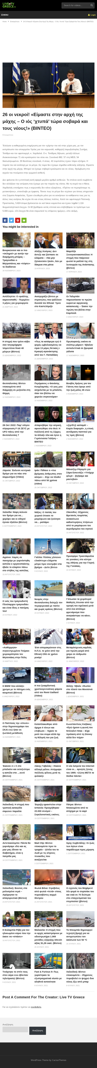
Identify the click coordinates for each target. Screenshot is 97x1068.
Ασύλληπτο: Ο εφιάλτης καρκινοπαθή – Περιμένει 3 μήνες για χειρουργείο (16, 299)
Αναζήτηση (8, 1024)
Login (93, 15)
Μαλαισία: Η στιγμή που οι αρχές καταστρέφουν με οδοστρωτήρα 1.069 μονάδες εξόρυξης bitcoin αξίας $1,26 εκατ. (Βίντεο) (48, 936)
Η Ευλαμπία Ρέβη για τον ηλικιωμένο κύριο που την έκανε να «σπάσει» (16, 933)
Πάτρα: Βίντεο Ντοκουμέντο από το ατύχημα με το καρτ (77, 807)
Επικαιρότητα (8, 135)
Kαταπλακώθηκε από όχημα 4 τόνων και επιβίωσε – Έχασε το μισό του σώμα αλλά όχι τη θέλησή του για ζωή (47, 731)
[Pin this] (17, 220)
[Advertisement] (48, 43)
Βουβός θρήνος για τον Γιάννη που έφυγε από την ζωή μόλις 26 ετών (78, 386)
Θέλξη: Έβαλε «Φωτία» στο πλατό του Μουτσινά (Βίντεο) (79, 689)
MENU (5, 15)
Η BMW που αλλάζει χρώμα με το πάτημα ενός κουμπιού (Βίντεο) (16, 689)
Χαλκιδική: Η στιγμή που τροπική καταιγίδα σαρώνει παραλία (16, 807)
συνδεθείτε (36, 1007)
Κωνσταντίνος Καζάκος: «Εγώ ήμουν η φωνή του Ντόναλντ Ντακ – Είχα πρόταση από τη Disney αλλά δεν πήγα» (79, 731)
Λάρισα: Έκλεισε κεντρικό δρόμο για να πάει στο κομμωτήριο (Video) (16, 473)
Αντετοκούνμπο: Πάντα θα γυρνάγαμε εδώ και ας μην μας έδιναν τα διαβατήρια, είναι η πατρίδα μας (16, 850)
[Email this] (24, 220)
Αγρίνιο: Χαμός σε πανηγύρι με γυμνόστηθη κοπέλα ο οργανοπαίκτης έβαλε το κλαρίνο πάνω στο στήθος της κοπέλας (16, 564)
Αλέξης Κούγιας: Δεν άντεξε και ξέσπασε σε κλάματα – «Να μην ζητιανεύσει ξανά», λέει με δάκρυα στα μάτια (48, 258)
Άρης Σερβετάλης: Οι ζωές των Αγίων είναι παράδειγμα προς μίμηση (80, 846)
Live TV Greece (72, 997)
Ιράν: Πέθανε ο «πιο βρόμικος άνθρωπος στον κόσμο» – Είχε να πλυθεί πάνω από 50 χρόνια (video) (48, 477)
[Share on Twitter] (11, 220)
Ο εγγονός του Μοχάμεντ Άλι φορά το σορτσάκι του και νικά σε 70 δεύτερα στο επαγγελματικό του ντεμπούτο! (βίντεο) (80, 895)
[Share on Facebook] (5, 220)
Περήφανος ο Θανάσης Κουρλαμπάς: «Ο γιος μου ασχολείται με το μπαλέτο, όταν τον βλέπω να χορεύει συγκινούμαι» (48, 390)
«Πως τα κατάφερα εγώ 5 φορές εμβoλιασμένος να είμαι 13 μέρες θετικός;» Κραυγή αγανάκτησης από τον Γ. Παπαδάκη (47, 348)
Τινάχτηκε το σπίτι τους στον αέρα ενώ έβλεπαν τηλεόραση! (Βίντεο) (15, 975)
